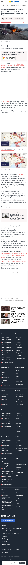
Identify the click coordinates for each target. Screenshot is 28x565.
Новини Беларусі (7, 426)
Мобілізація (18, 437)
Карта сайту (5, 547)
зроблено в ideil (6, 559)
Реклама (4, 536)
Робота (18, 339)
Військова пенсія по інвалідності (7, 502)
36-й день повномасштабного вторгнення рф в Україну (12, 65)
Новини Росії (5, 418)
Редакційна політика (7, 531)
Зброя (4, 448)
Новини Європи (6, 413)
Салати (18, 503)
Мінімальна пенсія (7, 505)
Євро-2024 (19, 381)
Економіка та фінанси (5, 368)
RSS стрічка (5, 552)
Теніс (17, 376)
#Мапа (13, 299)
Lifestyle (17, 410)
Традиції (18, 467)
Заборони (19, 469)
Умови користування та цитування (11, 533)
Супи (17, 498)
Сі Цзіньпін (5, 468)
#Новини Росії (19, 300)
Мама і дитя (19, 394)
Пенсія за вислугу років (7, 508)
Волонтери (5, 450)
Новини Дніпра (6, 342)
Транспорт (5, 375)
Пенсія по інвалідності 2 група (6, 497)
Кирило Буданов (6, 476)
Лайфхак (18, 426)
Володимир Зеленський (5, 462)
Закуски (18, 506)
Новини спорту (19, 367)
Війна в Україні (5, 437)
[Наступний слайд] (26, 5)
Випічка (18, 493)
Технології (5, 394)
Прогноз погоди (20, 358)
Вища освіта (19, 353)
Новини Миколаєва (7, 362)
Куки (15, 562)
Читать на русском (6, 22)
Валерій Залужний (7, 474)
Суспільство (18, 333)
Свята (17, 458)
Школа (18, 350)
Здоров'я (17, 390)
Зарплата (18, 337)
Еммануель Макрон (7, 471)
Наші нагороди (6, 539)
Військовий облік (20, 450)
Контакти (4, 541)
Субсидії (18, 345)
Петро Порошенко (7, 479)
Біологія (4, 399)
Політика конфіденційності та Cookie (12, 528)
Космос (4, 396)
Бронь (17, 442)
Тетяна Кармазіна (8, 18)
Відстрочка (19, 445)
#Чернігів (7, 299)
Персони (3, 458)
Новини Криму (6, 359)
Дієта (17, 399)
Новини (3, 333)
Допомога (19, 355)
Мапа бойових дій (7, 440)
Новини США (6, 415)
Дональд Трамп (6, 466)
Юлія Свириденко (7, 484)
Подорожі (18, 421)
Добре (22, 562)
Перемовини (5, 445)
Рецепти (17, 489)
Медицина (19, 347)
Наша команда (6, 544)
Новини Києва (12, 212)
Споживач (19, 415)
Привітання (19, 431)
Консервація (19, 495)
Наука (3, 390)
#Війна (17, 299)
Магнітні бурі (19, 429)
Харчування (19, 396)
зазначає (6, 101)
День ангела (19, 472)
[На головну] (14, 2)
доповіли (21, 174)
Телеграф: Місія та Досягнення (10, 549)
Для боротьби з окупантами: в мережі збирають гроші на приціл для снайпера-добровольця (17, 216)
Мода (17, 418)
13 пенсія (5, 493)
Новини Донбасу (7, 357)
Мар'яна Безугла (7, 481)
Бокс (17, 373)
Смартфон (5, 404)
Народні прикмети (21, 464)
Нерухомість (5, 377)
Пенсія (3, 489)
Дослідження (19, 404)
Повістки (18, 440)
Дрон (3, 402)
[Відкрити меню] (2, 2)
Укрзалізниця (6, 385)
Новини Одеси (6, 345)
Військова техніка (7, 453)
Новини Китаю (6, 423)
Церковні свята (20, 462)
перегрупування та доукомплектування (13, 261)
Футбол (18, 370)
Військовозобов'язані (22, 448)
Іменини (18, 475)
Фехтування (19, 384)
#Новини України (9, 300)
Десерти (18, 501)
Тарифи (4, 380)
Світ (2, 410)
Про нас (4, 525)
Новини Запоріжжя (7, 350)
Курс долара (5, 383)
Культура (18, 423)
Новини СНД (5, 421)
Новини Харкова (7, 339)
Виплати (18, 342)
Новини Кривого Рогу (6, 353)
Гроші (4, 372)
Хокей (17, 378)
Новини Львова (6, 347)
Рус (26, 1)
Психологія (19, 402)
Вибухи (4, 442)
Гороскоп (18, 413)
